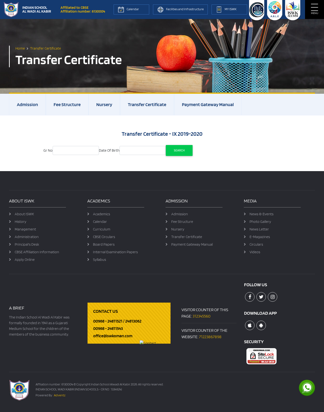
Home (20, 48)
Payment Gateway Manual (208, 104)
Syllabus (99, 259)
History (20, 221)
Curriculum (101, 229)
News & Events (261, 214)
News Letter (259, 229)
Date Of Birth (109, 150)
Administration (27, 236)
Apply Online (25, 259)
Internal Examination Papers (115, 252)
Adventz (59, 395)
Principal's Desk (27, 244)
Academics (101, 214)
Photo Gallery (260, 221)
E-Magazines (260, 236)
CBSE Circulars (104, 236)
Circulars (256, 244)
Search (179, 150)
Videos (255, 252)
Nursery (104, 104)
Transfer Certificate (147, 104)
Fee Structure (67, 104)
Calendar (100, 221)
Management (25, 229)
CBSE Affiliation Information (37, 252)
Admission (27, 104)
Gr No (48, 150)
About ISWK (24, 214)
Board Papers (104, 244)
